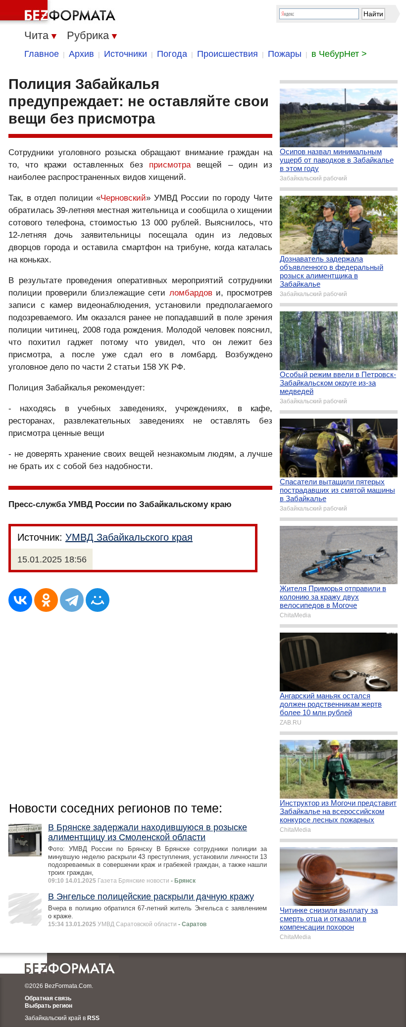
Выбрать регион (48, 1005)
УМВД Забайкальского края (129, 537)
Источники (125, 54)
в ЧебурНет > (339, 54)
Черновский (123, 198)
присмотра (170, 165)
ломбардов (190, 293)
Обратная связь (48, 998)
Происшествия (227, 54)
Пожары (285, 54)
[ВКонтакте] (20, 600)
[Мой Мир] (97, 600)
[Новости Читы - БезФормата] (59, 12)
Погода (172, 54)
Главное (41, 54)
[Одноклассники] (46, 600)
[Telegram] (72, 600)
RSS (93, 1018)
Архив (81, 54)
